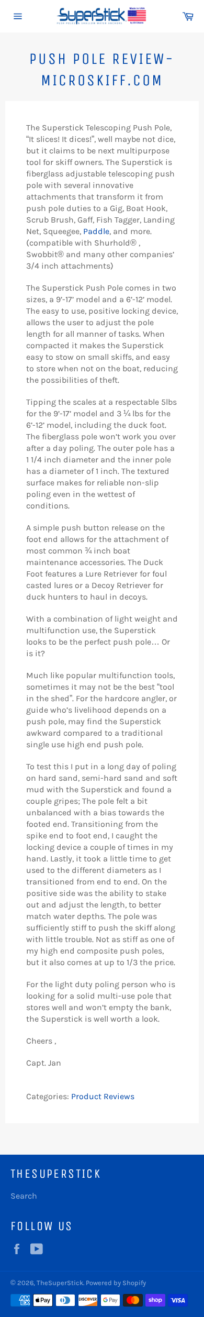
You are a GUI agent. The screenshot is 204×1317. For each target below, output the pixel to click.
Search (23, 1196)
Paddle (96, 231)
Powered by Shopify (116, 1283)
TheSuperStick (60, 1283)
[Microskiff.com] (27, 1085)
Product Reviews (102, 1096)
